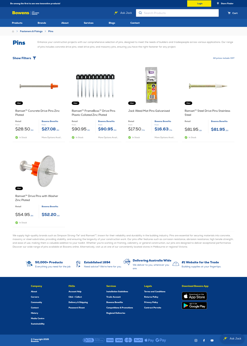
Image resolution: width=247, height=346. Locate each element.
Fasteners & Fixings (31, 31)
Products (17, 22)
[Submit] (140, 13)
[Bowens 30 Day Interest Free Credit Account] (94, 340)
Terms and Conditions (154, 291)
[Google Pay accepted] (161, 340)
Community (36, 302)
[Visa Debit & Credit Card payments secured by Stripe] (119, 340)
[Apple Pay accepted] (149, 340)
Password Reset (77, 307)
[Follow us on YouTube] (212, 340)
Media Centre (37, 318)
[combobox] (177, 13)
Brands (42, 22)
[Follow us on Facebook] (204, 340)
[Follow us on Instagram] (196, 340)
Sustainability (38, 323)
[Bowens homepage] (25, 13)
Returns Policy (151, 297)
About (65, 22)
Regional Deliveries (115, 313)
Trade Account (113, 297)
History (34, 313)
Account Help (75, 291)
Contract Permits (152, 307)
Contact (135, 22)
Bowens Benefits (114, 302)
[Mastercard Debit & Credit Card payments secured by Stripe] (128, 340)
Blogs (112, 22)
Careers (35, 297)
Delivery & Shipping (78, 302)
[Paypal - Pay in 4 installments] (138, 340)
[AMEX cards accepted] (110, 340)
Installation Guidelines (117, 291)
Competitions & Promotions (119, 307)
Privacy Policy (151, 302)
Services (88, 22)
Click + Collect (75, 297)
